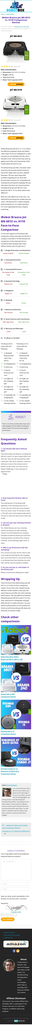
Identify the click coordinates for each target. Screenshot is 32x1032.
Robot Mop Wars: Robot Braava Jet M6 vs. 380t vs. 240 (12, 658)
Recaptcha (4, 903)
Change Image (16, 912)
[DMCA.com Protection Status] (19, 1021)
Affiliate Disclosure (12, 935)
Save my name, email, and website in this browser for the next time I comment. (15, 897)
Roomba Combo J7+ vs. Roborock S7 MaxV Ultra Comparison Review (10, 771)
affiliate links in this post (21, 26)
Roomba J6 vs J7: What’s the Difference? (16, 831)
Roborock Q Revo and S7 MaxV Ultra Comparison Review (14, 826)
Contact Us (8, 938)
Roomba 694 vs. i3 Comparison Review (8, 732)
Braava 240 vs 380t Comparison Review (8, 695)
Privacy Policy (9, 933)
